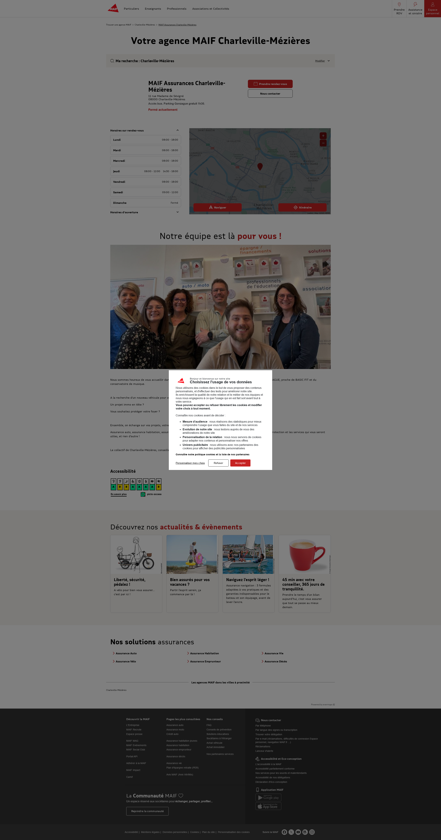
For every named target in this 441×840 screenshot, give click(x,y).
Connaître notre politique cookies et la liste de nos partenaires (212, 454)
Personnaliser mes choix (190, 463)
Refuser (218, 463)
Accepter (240, 463)
